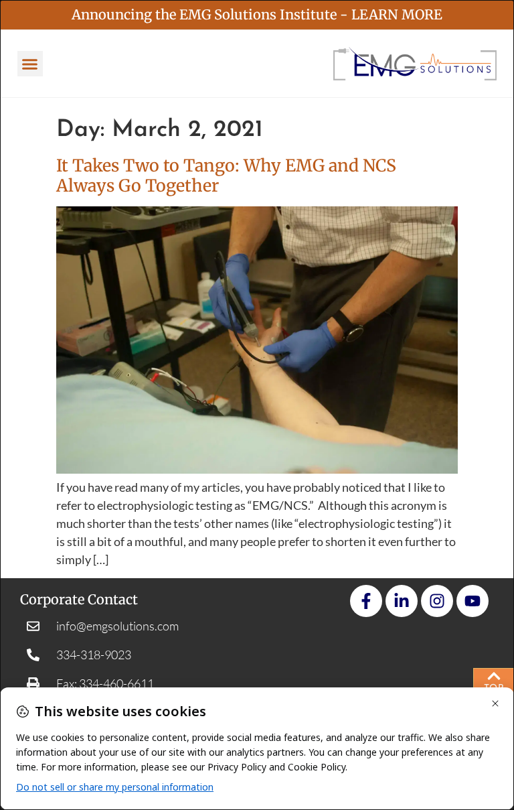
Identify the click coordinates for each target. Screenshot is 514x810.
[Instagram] (437, 601)
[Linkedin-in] (402, 601)
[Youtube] (472, 601)
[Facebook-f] (366, 601)
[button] (30, 63)
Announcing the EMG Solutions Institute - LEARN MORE (257, 14)
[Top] (494, 676)
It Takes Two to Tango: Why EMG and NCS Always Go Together (226, 175)
